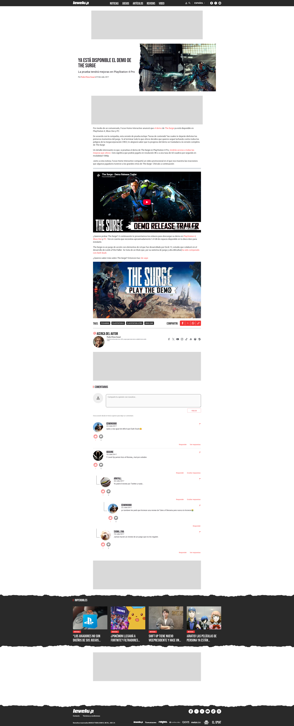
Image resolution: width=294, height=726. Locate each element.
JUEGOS (125, 3)
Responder (183, 444)
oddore (109, 452)
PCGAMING (105, 323)
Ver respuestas (195, 444)
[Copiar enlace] (198, 323)
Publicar (194, 410)
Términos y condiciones (91, 716)
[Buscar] (189, 3)
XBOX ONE (149, 323)
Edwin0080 (111, 423)
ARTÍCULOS (138, 3)
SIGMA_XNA (119, 531)
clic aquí (144, 258)
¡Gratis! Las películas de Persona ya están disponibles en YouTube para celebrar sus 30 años (203, 642)
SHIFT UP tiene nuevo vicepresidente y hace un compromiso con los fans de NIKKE (166, 642)
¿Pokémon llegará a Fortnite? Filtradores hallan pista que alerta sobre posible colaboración (128, 642)
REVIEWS (151, 3)
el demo (158, 128)
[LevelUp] (138, 722)
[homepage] (81, 3)
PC (105, 239)
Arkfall (118, 478)
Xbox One (97, 239)
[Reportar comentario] (199, 424)
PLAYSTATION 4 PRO (134, 323)
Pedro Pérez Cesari (88, 77)
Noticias (77, 631)
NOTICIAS (114, 3)
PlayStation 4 (190, 236)
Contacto (76, 716)
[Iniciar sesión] (186, 3)
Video (161, 3)
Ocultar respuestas (194, 473)
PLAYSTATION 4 (118, 323)
